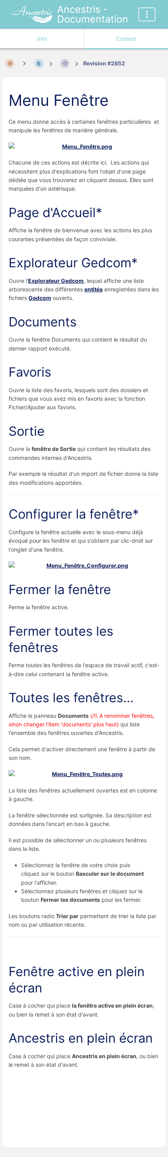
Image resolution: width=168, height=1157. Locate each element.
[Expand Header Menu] (146, 14)
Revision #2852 (104, 63)
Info (42, 38)
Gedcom (40, 298)
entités (93, 289)
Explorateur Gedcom (56, 280)
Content (126, 38)
